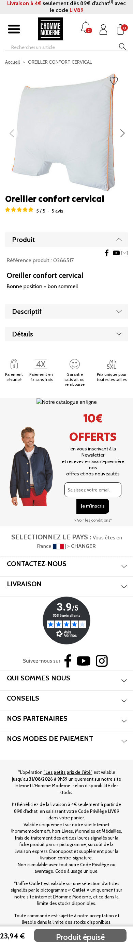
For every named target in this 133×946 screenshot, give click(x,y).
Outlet (79, 890)
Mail (124, 253)
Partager (106, 253)
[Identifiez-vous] (103, 29)
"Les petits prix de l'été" (68, 772)
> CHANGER (81, 546)
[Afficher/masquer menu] (14, 29)
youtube (116, 253)
